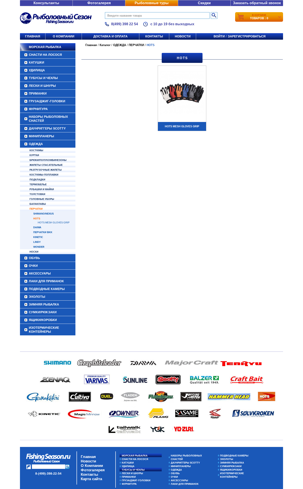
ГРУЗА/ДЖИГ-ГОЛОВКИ (47, 101)
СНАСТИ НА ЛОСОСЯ (45, 54)
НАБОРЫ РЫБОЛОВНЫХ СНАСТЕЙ (48, 118)
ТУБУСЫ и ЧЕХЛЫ (43, 78)
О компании (63, 36)
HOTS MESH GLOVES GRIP (53, 222)
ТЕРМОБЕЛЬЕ (38, 184)
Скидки (204, 3)
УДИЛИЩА (37, 70)
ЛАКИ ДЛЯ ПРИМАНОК (46, 281)
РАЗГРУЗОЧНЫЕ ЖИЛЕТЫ (46, 169)
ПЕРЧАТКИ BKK (42, 232)
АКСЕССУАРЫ (40, 273)
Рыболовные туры (152, 3)
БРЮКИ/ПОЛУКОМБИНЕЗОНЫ (48, 160)
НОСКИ (34, 251)
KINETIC (38, 237)
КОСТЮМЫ (36, 150)
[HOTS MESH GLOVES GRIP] (182, 93)
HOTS (36, 218)
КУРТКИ (34, 155)
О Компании (92, 466)
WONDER (38, 246)
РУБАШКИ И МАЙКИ (42, 189)
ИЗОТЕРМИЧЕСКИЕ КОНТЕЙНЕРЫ (44, 329)
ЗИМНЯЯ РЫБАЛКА (44, 304)
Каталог (105, 45)
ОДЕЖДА (36, 144)
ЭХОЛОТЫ (37, 296)
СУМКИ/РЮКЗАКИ (43, 312)
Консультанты (46, 3)
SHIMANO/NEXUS (43, 213)
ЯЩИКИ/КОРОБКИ (43, 320)
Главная (32, 36)
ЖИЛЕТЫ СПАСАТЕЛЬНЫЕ (46, 165)
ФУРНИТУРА (38, 109)
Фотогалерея (99, 3)
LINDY (37, 242)
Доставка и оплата (110, 36)
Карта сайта (91, 479)
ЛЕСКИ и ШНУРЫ (42, 85)
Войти (219, 36)
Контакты (154, 36)
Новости (183, 36)
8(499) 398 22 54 (124, 24)
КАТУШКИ (36, 62)
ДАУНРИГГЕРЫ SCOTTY (47, 128)
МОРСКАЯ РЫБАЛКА (45, 47)
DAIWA (37, 227)
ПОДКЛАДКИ (37, 179)
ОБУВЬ (34, 258)
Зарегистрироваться (247, 36)
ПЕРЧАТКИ (36, 208)
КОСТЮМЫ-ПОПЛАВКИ (44, 174)
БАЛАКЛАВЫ (38, 204)
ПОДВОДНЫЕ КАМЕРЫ (47, 289)
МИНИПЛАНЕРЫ (41, 136)
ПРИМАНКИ (38, 93)
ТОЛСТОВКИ (37, 194)
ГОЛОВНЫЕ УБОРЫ (42, 199)
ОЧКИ (33, 265)
